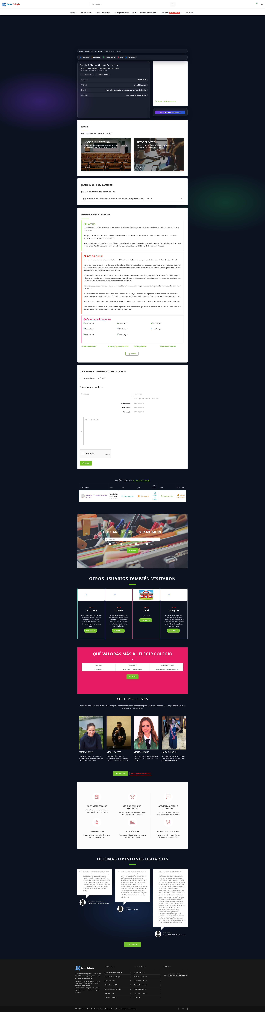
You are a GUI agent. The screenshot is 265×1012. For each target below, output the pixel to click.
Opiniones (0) (131, 57)
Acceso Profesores (140, 985)
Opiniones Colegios (141, 993)
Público (114, 544)
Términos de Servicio (129, 1009)
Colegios (170, 13)
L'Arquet (173, 610)
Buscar (72, 13)
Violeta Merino (141, 752)
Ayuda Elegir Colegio (148, 13)
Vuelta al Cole (168, 496)
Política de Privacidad (111, 1009)
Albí (146, 610)
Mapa (121, 57)
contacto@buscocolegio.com (178, 975)
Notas (133, 13)
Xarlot (118, 610)
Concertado (127, 544)
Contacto (189, 13)
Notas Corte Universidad (113, 989)
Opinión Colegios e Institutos (168, 807)
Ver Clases (121, 773)
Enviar (86, 463)
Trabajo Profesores (122, 13)
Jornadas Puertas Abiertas (114, 972)
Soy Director (132, 353)
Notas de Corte (155, 497)
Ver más (90, 631)
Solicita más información (171, 112)
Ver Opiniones (133, 944)
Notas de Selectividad (168, 831)
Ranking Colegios (140, 989)
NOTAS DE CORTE (146, 142)
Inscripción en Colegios (113, 976)
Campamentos (86, 13)
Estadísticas (132, 831)
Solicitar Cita (148, 199)
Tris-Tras (91, 610)
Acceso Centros (139, 972)
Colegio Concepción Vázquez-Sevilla (98, 903)
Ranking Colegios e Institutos (133, 807)
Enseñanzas (85, 57)
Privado (140, 544)
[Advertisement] (132, 30)
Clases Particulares (103, 13)
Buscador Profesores (141, 981)
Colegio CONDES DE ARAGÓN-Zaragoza (174, 935)
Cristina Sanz (86, 752)
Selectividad (144, 496)
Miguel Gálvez (114, 752)
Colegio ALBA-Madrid (132, 910)
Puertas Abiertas (110, 57)
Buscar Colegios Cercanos (167, 101)
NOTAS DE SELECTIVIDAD (97, 142)
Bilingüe (152, 544)
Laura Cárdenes (169, 752)
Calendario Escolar (103, 74)
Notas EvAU (97, 57)
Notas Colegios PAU (111, 985)
